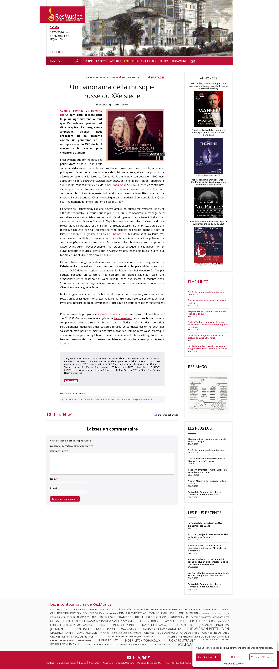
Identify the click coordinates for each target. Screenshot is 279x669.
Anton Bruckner (75, 609)
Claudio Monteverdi (89, 613)
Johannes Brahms (214, 625)
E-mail (54, 488)
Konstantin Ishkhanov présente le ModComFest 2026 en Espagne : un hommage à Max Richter (208, 182)
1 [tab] (52, 52)
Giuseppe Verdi (144, 621)
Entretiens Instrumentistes (214, 613)
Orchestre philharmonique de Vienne (70, 640)
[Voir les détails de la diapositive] (157, 28)
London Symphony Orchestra (162, 629)
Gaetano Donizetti (201, 617)
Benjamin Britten (171, 609)
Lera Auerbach (155, 189)
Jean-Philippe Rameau (154, 625)
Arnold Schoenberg (146, 609)
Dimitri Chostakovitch (137, 613)
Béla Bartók (193, 609)
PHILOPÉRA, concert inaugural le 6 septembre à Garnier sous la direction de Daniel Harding (208, 86)
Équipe (82, 662)
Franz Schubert (131, 617)
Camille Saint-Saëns (216, 609)
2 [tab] (55, 52)
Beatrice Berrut (69, 399)
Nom (54, 479)
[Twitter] (59, 414)
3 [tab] (59, 52)
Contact (50, 662)
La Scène (101, 60)
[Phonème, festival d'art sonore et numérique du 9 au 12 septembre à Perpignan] (208, 157)
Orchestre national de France (71, 636)
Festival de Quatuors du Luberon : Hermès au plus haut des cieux (205, 585)
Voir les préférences (261, 657)
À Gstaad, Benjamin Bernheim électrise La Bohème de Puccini (208, 535)
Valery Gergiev (162, 644)
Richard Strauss (182, 640)
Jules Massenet (129, 629)
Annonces (108, 662)
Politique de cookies (233, 663)
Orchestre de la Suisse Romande (120, 632)
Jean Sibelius (183, 625)
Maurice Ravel (61, 632)
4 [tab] (63, 52)
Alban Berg (56, 609)
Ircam (102, 625)
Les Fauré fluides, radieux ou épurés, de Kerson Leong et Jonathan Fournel (208, 574)
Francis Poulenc (86, 617)
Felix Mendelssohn (62, 617)
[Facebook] (54, 414)
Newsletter (94, 662)
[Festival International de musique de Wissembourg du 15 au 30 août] (208, 246)
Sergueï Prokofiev (98, 644)
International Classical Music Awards (71, 625)
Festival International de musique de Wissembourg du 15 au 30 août (208, 222)
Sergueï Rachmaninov (143, 399)
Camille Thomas (71, 110)
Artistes (115, 60)
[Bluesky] (144, 657)
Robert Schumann (64, 644)
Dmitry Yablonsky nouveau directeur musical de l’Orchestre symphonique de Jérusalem (208, 324)
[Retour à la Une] (62, 14)
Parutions (131, 60)
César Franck (110, 613)
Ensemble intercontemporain (177, 613)
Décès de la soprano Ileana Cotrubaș (206, 292)
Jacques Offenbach (123, 625)
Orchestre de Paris (215, 632)
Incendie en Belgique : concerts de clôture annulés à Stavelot (205, 336)
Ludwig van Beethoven (208, 629)
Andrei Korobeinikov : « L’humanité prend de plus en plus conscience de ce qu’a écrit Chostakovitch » (208, 562)
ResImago (197, 366)
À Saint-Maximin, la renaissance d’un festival (207, 301)
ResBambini (179, 60)
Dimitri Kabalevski (115, 185)
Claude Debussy (63, 613)
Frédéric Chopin (157, 617)
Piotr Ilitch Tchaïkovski (143, 640)
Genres (164, 60)
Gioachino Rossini (120, 621)
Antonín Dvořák (121, 609)
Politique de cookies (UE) (149, 662)
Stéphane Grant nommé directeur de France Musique (207, 312)
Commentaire (59, 451)
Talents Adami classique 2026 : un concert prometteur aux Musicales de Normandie (207, 548)
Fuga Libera (71, 380)
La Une (89, 60)
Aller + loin (148, 60)
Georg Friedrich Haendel (68, 621)
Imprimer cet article (168, 415)
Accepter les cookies (208, 657)
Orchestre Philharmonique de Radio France (198, 636)
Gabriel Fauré (179, 617)
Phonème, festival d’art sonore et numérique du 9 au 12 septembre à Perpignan (208, 132)
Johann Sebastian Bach (70, 629)
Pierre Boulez (108, 640)
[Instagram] (150, 657)
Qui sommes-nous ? (66, 662)
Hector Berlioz (194, 621)
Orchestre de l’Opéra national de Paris (171, 632)
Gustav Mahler (169, 621)
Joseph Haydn (105, 629)
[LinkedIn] (129, 658)
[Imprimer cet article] (156, 415)
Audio (88, 77)
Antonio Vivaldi (98, 609)
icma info (192, 61)
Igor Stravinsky (218, 621)
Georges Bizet (221, 617)
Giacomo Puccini (97, 621)
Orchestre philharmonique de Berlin (130, 636)
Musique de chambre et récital (110, 77)
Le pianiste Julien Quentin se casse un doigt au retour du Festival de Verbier (207, 347)
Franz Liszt (107, 617)
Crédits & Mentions (125, 662)
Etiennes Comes (121, 104)
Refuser (235, 657)
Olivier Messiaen (87, 632)
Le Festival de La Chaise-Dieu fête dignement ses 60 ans (205, 524)
